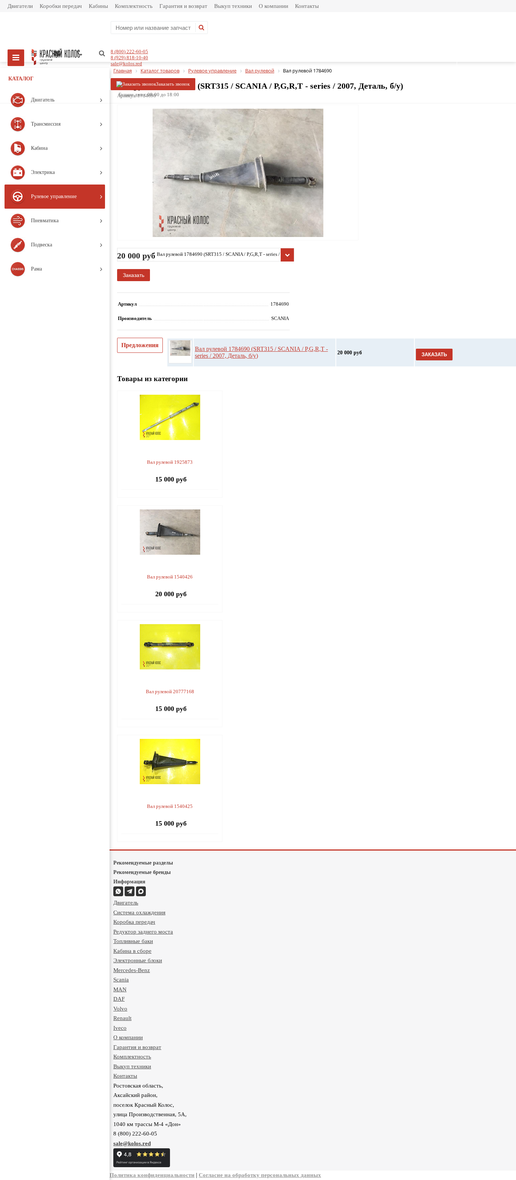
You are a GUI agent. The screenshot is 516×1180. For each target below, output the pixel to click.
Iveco (120, 1028)
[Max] (141, 891)
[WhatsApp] (118, 891)
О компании (273, 6)
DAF (119, 999)
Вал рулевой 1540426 (170, 577)
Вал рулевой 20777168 (170, 691)
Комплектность (134, 6)
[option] (237, 204)
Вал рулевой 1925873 (170, 462)
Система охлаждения (139, 912)
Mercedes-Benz (131, 970)
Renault (122, 1018)
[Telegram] (129, 891)
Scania (121, 980)
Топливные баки (133, 941)
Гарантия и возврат (183, 6)
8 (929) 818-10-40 (129, 57)
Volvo (120, 1009)
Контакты (307, 6)
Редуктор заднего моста (143, 932)
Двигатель (125, 903)
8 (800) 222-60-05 (129, 51)
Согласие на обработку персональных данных (260, 1175)
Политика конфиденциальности (152, 1175)
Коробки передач (61, 6)
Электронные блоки (137, 960)
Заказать (133, 275)
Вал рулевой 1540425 (170, 806)
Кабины (98, 6)
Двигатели (20, 6)
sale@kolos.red (126, 63)
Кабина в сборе (132, 951)
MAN (120, 989)
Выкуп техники (233, 6)
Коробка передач (134, 922)
